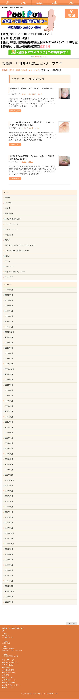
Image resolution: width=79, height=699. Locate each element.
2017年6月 (9, 501)
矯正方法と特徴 (9, 672)
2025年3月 (9, 358)
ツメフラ (8, 203)
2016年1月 (9, 581)
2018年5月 (9, 459)
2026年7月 (9, 295)
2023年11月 (9, 364)
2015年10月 (9, 591)
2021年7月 (9, 422)
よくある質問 (9, 670)
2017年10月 (9, 480)
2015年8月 (9, 597)
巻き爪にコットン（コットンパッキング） (20, 245)
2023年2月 (9, 401)
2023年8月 (9, 380)
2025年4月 (9, 353)
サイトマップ (9, 688)
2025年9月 (9, 337)
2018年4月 (9, 464)
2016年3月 (9, 570)
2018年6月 (9, 454)
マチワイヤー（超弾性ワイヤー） (17, 250)
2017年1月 (9, 528)
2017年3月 (9, 517)
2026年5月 (9, 306)
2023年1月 (9, 406)
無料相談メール (9, 680)
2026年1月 (9, 327)
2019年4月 (9, 438)
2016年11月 (9, 538)
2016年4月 (9, 565)
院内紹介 (7, 667)
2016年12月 (9, 533)
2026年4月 (9, 311)
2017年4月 (9, 512)
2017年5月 (9, 507)
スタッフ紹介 (9, 665)
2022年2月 (9, 411)
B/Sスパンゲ (9, 266)
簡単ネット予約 (9, 682)
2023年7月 (9, 385)
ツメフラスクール (11, 224)
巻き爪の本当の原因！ (13, 219)
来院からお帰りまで (11, 662)
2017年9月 (9, 485)
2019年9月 (9, 432)
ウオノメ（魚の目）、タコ (30, 128)
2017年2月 (9, 523)
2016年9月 (9, 549)
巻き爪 (40, 94)
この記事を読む (15, 111)
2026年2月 (9, 321)
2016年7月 (9, 560)
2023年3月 (9, 395)
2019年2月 (9, 443)
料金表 (6, 675)
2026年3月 (9, 316)
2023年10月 (9, 369)
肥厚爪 (30, 162)
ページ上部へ (71, 623)
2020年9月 (9, 427)
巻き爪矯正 (32, 94)
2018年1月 (9, 470)
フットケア (9, 277)
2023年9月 (9, 374)
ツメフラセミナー (11, 229)
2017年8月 (9, 491)
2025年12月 (9, 332)
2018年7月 (9, 448)
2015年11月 (9, 586)
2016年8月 (9, 554)
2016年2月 (9, 575)
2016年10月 (9, 544)
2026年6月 (9, 300)
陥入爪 (24, 94)
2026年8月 (9, 290)
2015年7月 (9, 602)
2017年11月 (9, 475)
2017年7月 (9, 496)
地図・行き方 (9, 677)
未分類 (7, 197)
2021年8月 (9, 417)
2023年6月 (9, 390)
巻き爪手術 (9, 235)
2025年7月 (9, 343)
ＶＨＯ (7, 261)
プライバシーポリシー (12, 685)
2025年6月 (9, 348)
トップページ (9, 660)
